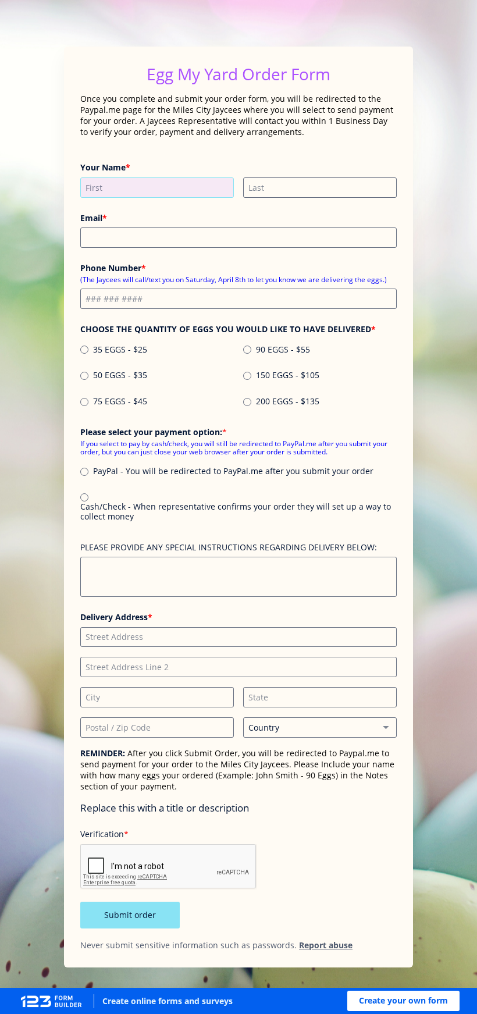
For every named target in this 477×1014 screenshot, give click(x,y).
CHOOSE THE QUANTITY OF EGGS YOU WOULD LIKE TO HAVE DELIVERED (225, 329)
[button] (403, 1001)
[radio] (84, 350)
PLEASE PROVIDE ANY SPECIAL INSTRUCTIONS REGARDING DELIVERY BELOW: (228, 547)
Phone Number (110, 267)
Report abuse (326, 945)
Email (91, 217)
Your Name (103, 167)
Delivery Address (114, 616)
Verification (102, 833)
